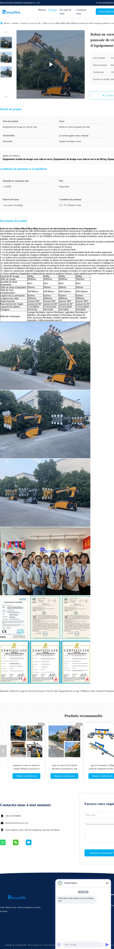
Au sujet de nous (65, 11)
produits (15, 23)
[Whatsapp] (6, 844)
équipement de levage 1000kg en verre (77, 691)
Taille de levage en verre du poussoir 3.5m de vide (34, 691)
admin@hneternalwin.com (16, 823)
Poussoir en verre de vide (30, 23)
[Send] (107, 944)
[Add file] (59, 944)
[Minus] (107, 883)
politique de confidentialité (15, 945)
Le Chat (109, 95)
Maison (42, 9)
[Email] (32, 844)
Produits (53, 9)
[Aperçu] (11, 12)
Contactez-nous (81, 11)
